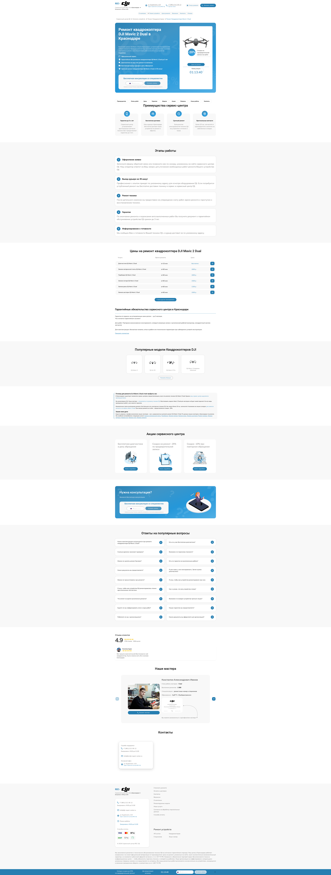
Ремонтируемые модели (162, 803)
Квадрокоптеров (174, 833)
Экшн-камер (173, 837)
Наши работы (195, 101)
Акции (173, 101)
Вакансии (175, 13)
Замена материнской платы (152, 416)
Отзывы (190, 13)
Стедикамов (158, 837)
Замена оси (124, 417)
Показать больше (165, 378)
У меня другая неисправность (165, 299)
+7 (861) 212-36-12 (174, 5)
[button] (213, 699)
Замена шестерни (192, 416)
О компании (142, 13)
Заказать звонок (209, 5)
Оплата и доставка (160, 791)
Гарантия (154, 101)
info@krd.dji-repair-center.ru (133, 756)
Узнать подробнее (130, 469)
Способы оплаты (159, 815)
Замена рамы (182, 416)
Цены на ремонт (196, 64)
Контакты (183, 13)
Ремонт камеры (202, 416)
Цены (145, 101)
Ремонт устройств (154, 13)
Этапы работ (135, 101)
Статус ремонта (193, 5)
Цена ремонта (166, 13)
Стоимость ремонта (160, 788)
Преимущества (121, 101)
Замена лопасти (141, 417)
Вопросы (183, 101)
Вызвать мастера (144, 712)
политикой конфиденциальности (155, 86)
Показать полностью (122, 333)
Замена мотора (173, 416)
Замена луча (132, 417)
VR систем (157, 833)
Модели (164, 101)
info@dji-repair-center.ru (128, 810)
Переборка (164, 416)
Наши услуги (158, 806)
